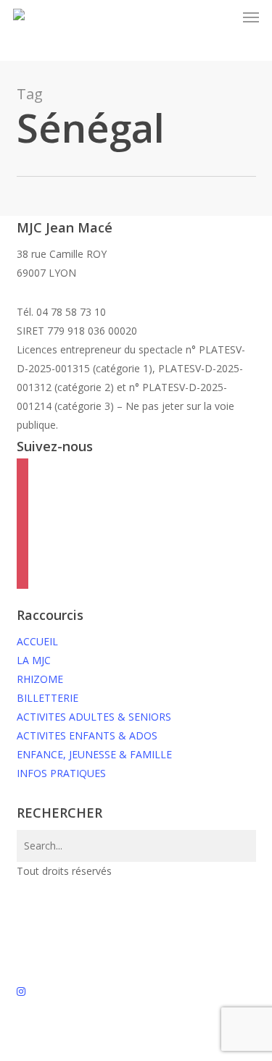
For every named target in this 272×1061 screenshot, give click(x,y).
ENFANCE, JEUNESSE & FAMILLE (94, 754)
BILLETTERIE (47, 698)
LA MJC (34, 660)
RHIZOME (40, 679)
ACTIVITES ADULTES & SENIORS (94, 717)
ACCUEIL (37, 641)
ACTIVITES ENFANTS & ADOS (87, 735)
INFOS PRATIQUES (61, 773)
